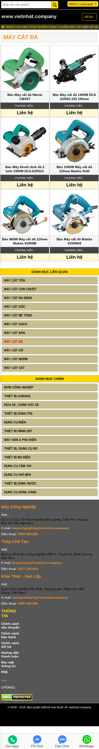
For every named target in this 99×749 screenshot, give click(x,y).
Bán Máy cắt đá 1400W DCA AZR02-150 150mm (74, 97)
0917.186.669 (28, 569)
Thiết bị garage (17, 396)
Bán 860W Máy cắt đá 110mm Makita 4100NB (24, 241)
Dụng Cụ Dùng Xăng (20, 492)
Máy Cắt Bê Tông (18, 315)
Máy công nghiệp (35, 27)
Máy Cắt (75, 27)
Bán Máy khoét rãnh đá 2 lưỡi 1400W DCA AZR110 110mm (24, 169)
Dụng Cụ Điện (58, 27)
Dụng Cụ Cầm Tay (18, 466)
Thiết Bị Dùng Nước (20, 483)
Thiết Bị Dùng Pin (18, 413)
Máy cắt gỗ (13, 350)
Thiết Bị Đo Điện (17, 457)
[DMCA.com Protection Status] (16, 699)
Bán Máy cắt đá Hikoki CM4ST (24, 97)
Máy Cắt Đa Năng (18, 298)
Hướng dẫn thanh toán (10, 654)
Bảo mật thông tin (8, 664)
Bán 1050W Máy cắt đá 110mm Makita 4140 (74, 169)
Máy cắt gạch (15, 324)
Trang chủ (12, 27)
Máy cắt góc (14, 306)
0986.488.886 (28, 534)
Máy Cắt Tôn (14, 280)
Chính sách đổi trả (10, 645)
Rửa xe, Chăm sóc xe (21, 405)
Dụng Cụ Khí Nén (17, 474)
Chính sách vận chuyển (10, 625)
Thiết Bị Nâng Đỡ (18, 431)
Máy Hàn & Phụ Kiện (20, 440)
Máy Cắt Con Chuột (20, 289)
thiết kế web (48, 707)
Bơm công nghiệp (18, 387)
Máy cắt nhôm (16, 359)
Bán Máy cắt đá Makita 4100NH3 (74, 241)
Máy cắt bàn (14, 333)
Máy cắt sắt (14, 368)
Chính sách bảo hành (10, 635)
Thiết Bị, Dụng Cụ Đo (21, 448)
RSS (4, 672)
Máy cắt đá (90, 27)
